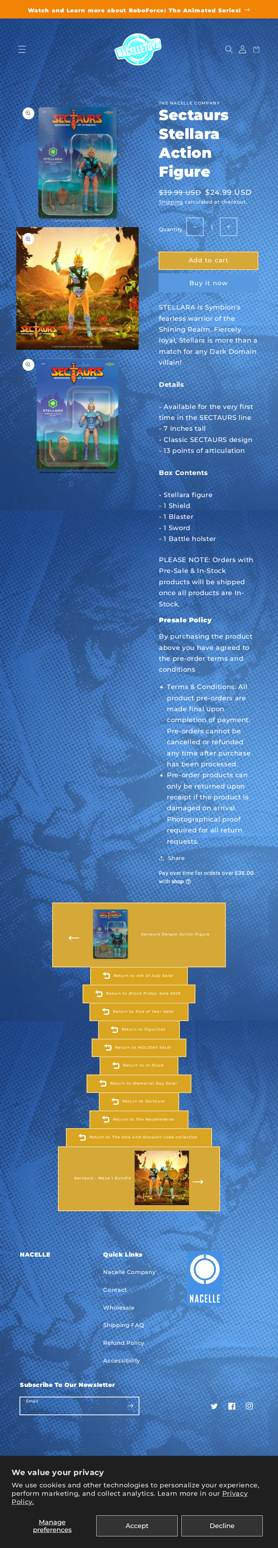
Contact (115, 1289)
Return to (143, 975)
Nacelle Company (129, 1272)
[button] (22, 49)
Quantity (171, 229)
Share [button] (176, 858)
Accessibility (121, 1360)
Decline (222, 1525)
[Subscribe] (130, 1405)
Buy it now (208, 283)
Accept (137, 1525)
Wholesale (118, 1307)
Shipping (171, 202)
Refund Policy (123, 1342)
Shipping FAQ (123, 1325)
